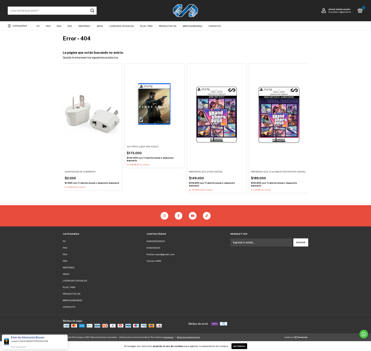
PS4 (59, 26)
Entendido (239, 346)
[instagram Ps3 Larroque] (164, 216)
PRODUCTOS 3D (167, 26)
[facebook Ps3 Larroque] (178, 216)
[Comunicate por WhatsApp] (363, 334)
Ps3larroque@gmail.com (160, 254)
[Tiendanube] (296, 337)
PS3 (48, 26)
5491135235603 (155, 241)
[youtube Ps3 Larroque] (193, 216)
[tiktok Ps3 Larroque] (207, 216)
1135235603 (153, 247)
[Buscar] (92, 10)
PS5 (70, 26)
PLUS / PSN (146, 26)
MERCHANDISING (192, 26)
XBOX (100, 26)
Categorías (19, 26)
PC (38, 26)
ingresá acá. (168, 337)
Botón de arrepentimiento (188, 337)
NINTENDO (84, 26)
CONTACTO (214, 26)
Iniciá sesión (343, 9)
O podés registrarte (339, 12)
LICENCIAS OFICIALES (121, 26)
